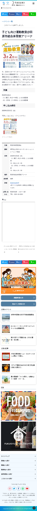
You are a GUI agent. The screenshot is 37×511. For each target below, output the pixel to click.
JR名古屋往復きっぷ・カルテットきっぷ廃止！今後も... (23, 355)
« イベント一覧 (7, 21)
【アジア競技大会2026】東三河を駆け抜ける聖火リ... (23, 366)
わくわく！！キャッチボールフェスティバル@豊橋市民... (23, 327)
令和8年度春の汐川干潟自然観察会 (22, 315)
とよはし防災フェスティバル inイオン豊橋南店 (10, 249)
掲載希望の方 (18, 298)
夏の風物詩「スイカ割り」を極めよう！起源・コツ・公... (23, 378)
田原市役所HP (14, 183)
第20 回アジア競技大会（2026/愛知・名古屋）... (22, 338)
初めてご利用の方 (18, 304)
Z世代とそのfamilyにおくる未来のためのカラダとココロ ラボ (26, 247)
